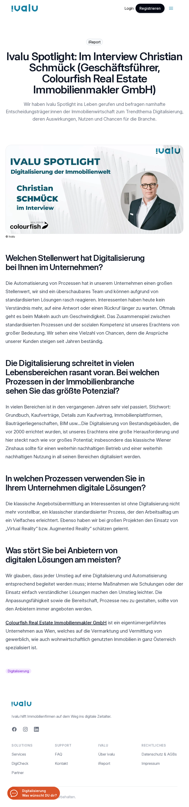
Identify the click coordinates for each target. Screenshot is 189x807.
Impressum (151, 763)
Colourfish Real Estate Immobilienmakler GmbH (56, 622)
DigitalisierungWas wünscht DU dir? (39, 793)
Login (129, 8)
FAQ (58, 754)
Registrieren (150, 8)
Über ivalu (106, 754)
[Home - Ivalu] (25, 8)
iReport (104, 763)
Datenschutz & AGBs (159, 754)
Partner (18, 772)
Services (19, 754)
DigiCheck (20, 763)
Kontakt (61, 763)
